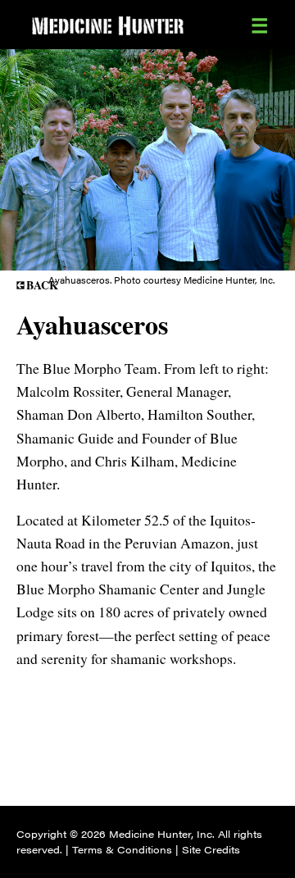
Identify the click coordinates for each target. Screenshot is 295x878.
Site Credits (211, 849)
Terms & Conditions (122, 849)
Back (42, 284)
